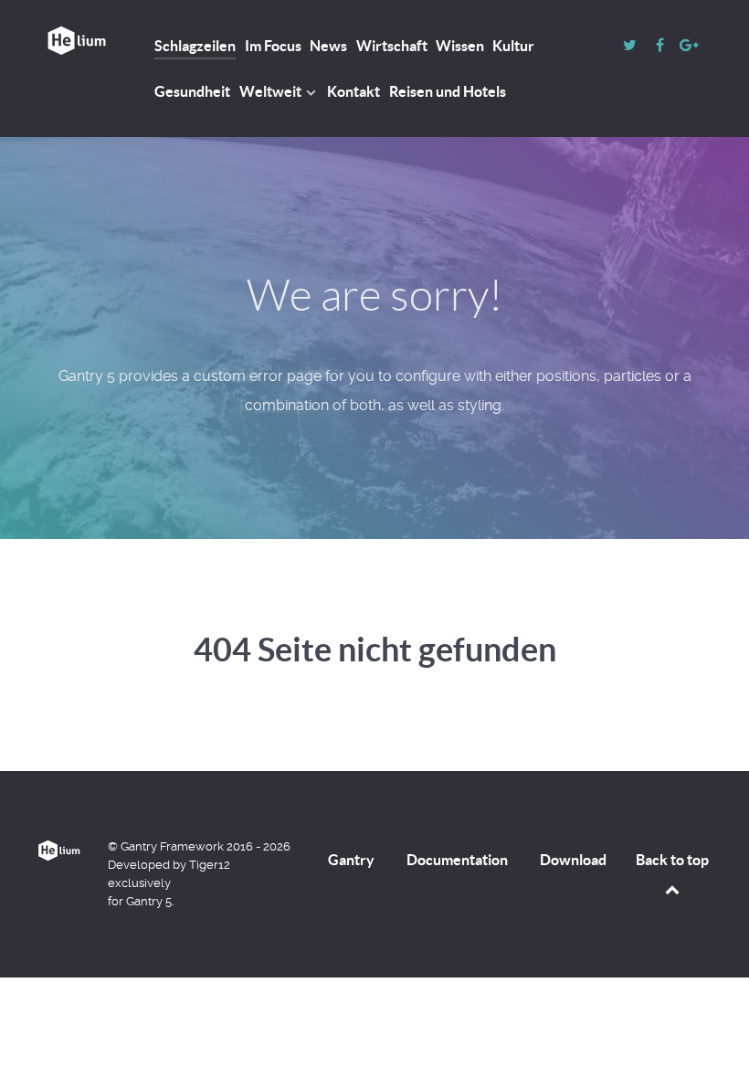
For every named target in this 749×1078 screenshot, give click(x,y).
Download (573, 859)
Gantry (351, 859)
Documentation (457, 859)
